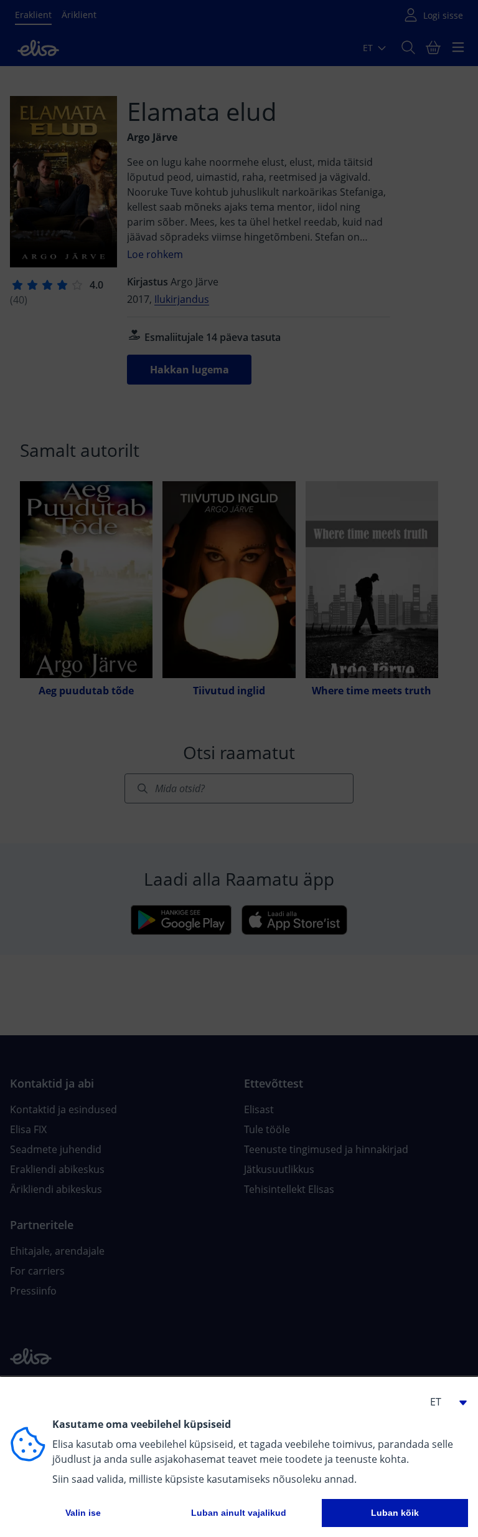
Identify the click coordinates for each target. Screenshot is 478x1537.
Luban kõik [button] (395, 1513)
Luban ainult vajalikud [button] (238, 1513)
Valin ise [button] (83, 1513)
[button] (443, 1402)
